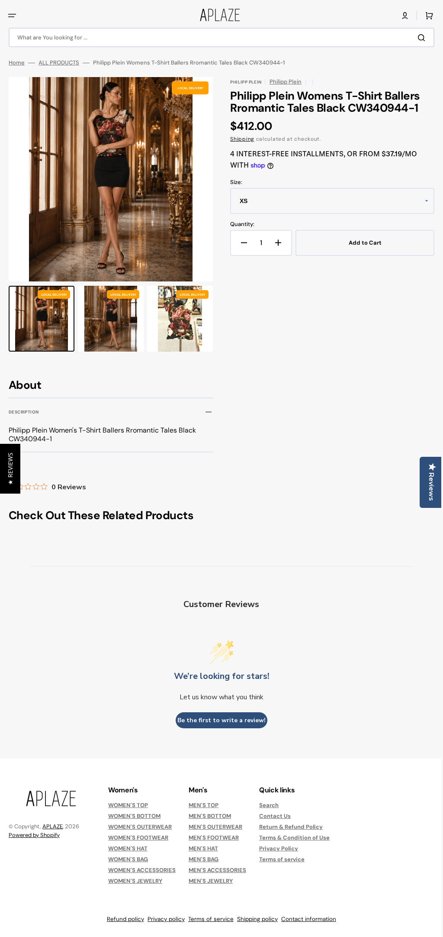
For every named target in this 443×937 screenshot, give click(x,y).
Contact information (305, 919)
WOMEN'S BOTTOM (134, 816)
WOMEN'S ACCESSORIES (142, 870)
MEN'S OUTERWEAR (215, 826)
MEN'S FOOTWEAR (214, 837)
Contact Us (275, 816)
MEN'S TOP (203, 805)
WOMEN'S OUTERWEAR (140, 826)
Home (17, 62)
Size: (233, 182)
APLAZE (52, 826)
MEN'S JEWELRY (211, 881)
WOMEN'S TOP (128, 805)
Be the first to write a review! (218, 720)
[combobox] (218, 37)
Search (269, 805)
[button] (12, 15)
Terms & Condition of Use (294, 837)
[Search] (416, 37)
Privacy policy (163, 919)
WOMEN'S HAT (128, 848)
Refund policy (122, 919)
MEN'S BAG (203, 859)
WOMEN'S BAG (128, 859)
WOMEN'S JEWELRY (135, 881)
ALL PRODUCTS (59, 62)
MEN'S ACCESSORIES (217, 870)
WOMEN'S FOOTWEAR (138, 837)
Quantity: (239, 224)
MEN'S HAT (203, 848)
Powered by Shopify (34, 835)
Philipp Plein (282, 81)
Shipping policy (254, 919)
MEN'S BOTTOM (210, 816)
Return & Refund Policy (291, 826)
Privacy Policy (278, 848)
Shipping (239, 139)
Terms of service (282, 859)
